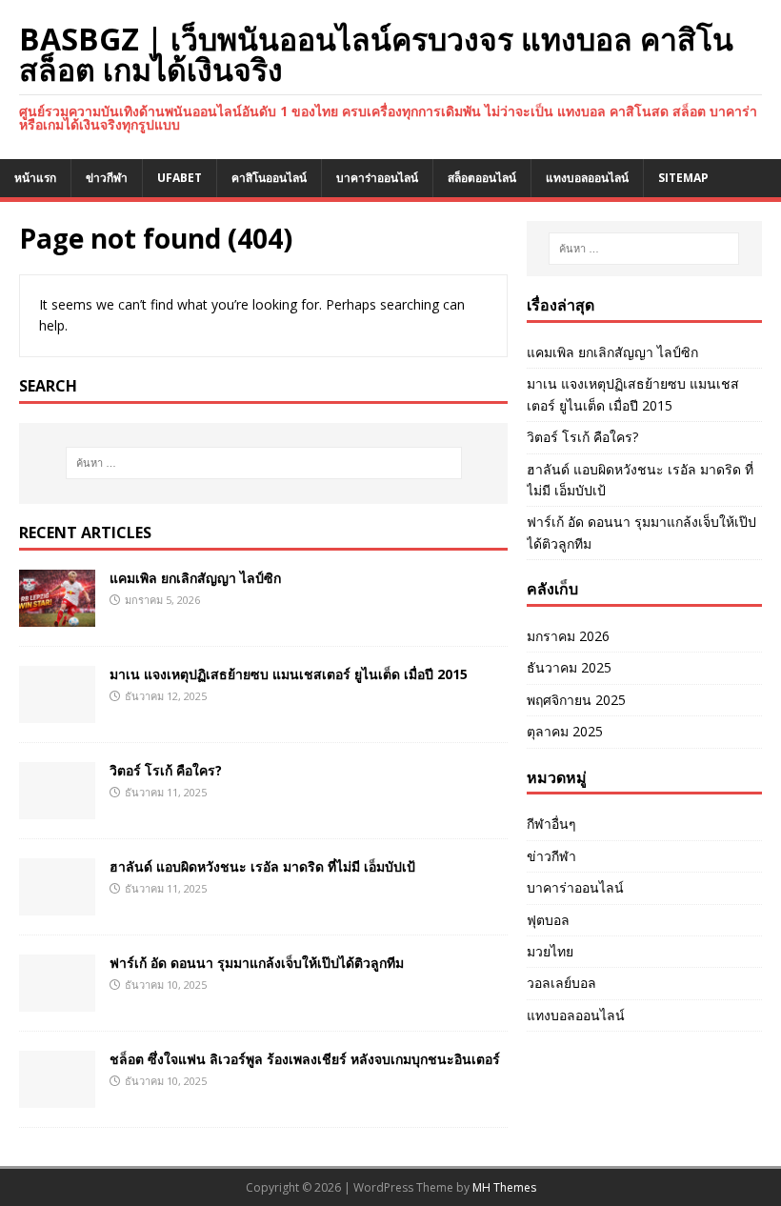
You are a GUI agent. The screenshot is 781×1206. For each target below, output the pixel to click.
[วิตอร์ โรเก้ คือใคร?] (57, 807)
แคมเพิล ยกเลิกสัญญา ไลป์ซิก (195, 578)
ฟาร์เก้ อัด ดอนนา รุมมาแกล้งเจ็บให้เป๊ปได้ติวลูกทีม (257, 963)
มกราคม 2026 (568, 636)
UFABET (179, 178)
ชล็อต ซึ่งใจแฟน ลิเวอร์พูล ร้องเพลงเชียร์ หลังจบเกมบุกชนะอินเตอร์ (305, 1059)
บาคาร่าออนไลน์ (377, 178)
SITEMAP (683, 178)
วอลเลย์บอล (561, 983)
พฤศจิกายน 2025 (576, 700)
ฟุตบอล (548, 920)
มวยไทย (550, 951)
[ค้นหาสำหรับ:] (264, 463)
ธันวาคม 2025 (569, 667)
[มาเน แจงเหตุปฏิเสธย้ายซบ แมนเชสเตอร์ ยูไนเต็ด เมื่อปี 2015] (57, 711)
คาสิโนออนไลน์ (269, 178)
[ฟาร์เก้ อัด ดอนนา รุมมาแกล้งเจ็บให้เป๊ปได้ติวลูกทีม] (57, 1000)
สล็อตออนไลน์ (482, 178)
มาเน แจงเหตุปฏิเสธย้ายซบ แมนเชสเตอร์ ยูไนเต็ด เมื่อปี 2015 (289, 674)
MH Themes (504, 1187)
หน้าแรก (35, 178)
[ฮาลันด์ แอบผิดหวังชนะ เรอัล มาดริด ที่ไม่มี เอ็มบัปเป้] (57, 903)
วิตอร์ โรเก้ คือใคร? (166, 770)
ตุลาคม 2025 (565, 731)
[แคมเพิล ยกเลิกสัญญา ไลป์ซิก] (57, 615)
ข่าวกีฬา (107, 178)
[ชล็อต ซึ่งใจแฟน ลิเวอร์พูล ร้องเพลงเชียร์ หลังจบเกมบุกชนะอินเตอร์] (57, 1096)
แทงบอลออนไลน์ (587, 178)
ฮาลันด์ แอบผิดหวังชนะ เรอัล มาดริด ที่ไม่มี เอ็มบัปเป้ (262, 866)
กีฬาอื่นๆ (551, 823)
